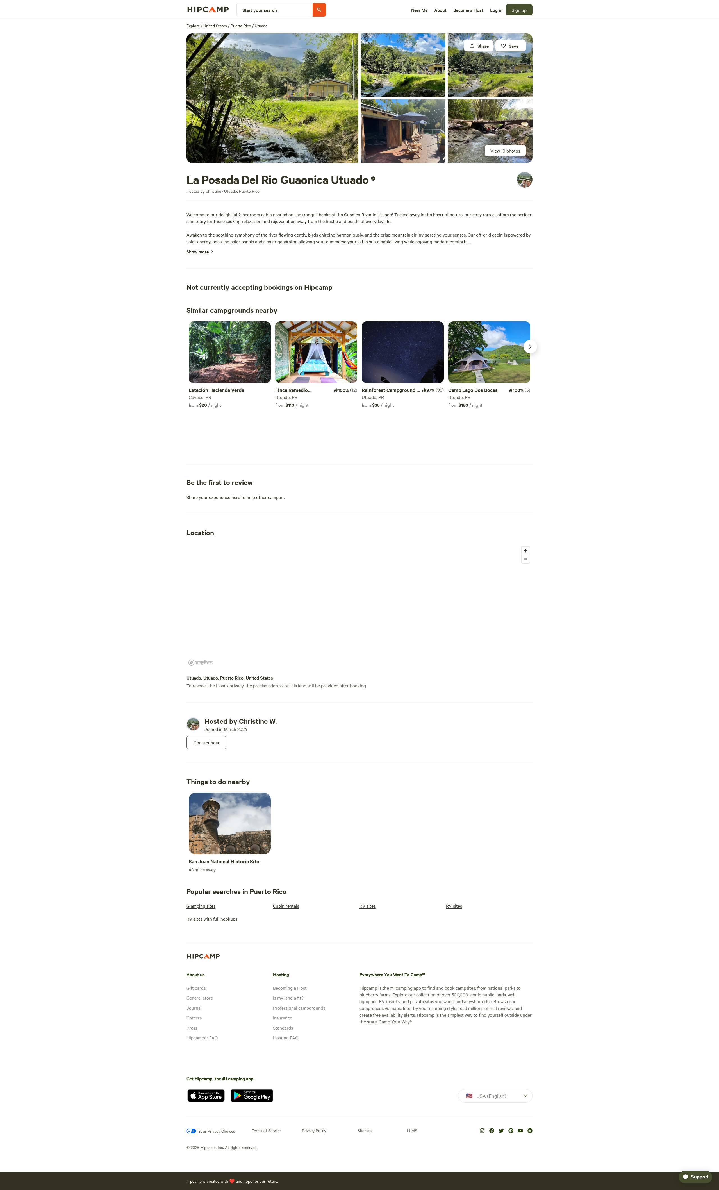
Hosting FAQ (285, 1037)
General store (199, 997)
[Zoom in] (526, 551)
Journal (194, 1008)
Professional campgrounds (299, 1008)
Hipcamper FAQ (202, 1037)
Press (191, 1028)
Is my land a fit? (288, 997)
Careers (194, 1017)
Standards (283, 1028)
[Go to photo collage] (272, 98)
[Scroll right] (530, 346)
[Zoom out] (526, 559)
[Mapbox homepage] (200, 662)
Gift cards (196, 988)
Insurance (282, 1017)
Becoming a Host (290, 988)
